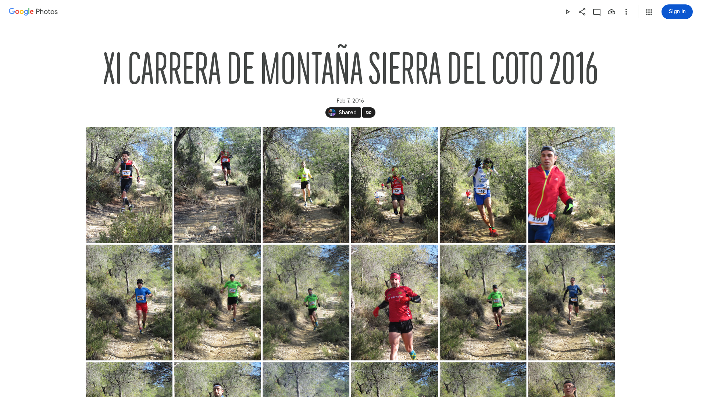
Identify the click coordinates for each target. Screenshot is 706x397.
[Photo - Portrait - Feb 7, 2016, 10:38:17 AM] (306, 303)
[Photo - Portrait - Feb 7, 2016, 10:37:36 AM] (129, 303)
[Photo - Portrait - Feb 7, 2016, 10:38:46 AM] (571, 303)
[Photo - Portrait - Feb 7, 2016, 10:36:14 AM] (217, 185)
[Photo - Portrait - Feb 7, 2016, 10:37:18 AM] (571, 185)
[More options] (626, 11)
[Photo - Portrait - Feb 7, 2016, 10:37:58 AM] (217, 303)
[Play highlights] (567, 12)
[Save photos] (611, 11)
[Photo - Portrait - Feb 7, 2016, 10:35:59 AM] (129, 185)
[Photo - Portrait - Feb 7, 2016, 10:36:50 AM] (306, 185)
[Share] (582, 11)
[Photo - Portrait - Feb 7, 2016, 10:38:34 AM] (482, 303)
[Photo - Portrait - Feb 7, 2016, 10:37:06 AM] (394, 185)
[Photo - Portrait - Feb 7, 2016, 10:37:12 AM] (482, 185)
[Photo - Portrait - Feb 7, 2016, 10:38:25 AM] (394, 303)
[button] (649, 12)
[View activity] (596, 11)
